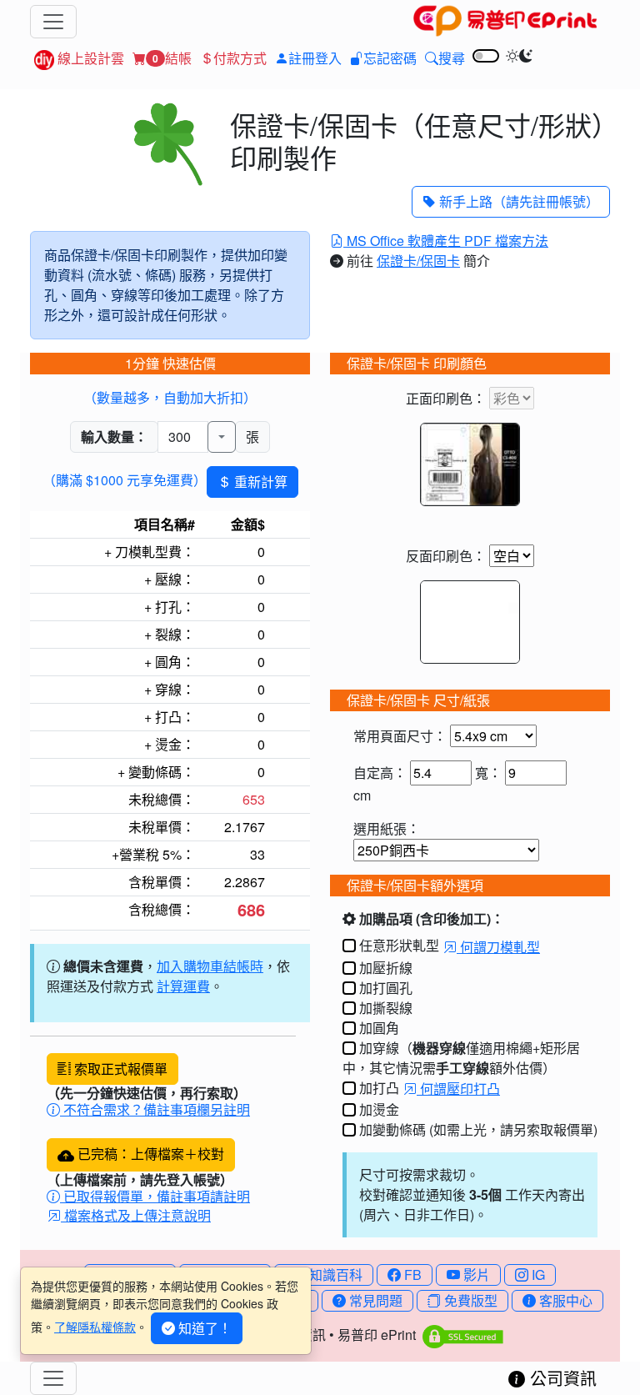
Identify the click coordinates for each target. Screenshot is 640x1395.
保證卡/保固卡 (418, 260)
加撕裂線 (385, 1007)
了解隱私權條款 (95, 1326)
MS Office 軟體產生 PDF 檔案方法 (445, 240)
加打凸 (379, 1087)
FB (411, 1274)
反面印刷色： (447, 555)
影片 (475, 1274)
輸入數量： (114, 436)
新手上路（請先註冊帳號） (517, 201)
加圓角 (379, 1027)
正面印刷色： (447, 398)
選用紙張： (386, 828)
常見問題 (374, 1300)
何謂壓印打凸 (458, 1088)
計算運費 (183, 986)
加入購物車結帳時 (210, 966)
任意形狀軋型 (399, 945)
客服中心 (564, 1300)
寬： (488, 772)
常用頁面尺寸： (401, 735)
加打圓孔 (385, 987)
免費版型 (469, 1300)
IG (536, 1274)
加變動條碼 (392, 1129)
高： (393, 772)
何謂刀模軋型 (498, 946)
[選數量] (222, 437)
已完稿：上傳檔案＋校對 (149, 1153)
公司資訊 (561, 1378)
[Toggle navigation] (53, 21)
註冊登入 (315, 58)
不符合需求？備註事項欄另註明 (155, 1109)
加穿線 (379, 1047)
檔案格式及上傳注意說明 (136, 1215)
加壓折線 (385, 967)
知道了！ (203, 1327)
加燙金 (379, 1109)
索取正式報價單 (119, 1068)
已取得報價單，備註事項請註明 (155, 1196)
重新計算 (259, 481)
